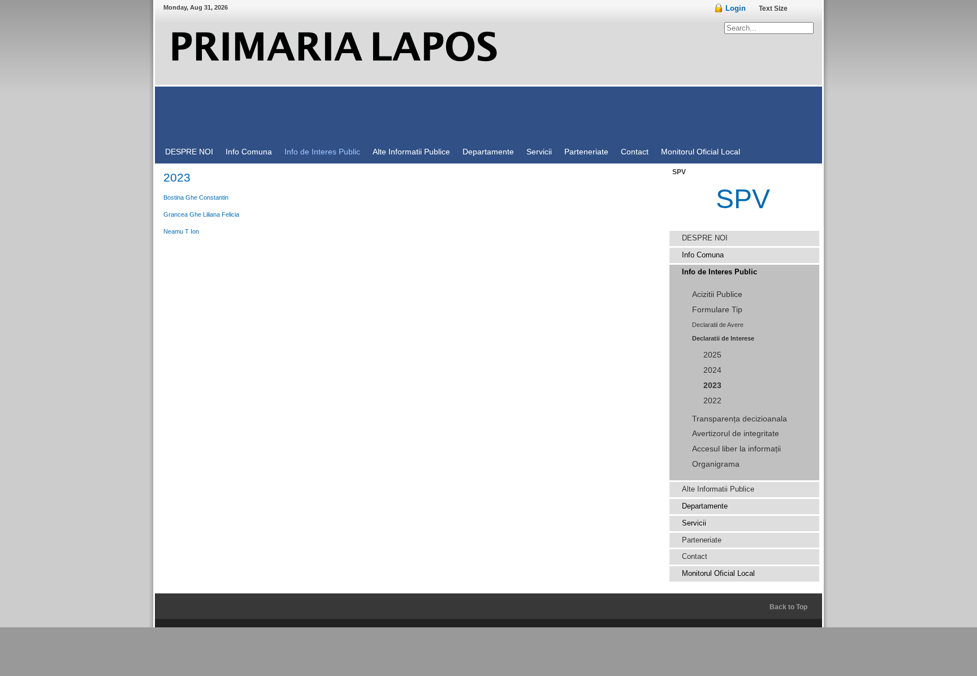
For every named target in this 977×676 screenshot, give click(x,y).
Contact (694, 556)
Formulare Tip (717, 309)
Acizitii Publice (717, 294)
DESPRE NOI (705, 238)
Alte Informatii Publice (718, 489)
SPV (743, 199)
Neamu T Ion (181, 231)
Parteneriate (701, 540)
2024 (712, 370)
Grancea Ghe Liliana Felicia (201, 214)
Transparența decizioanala (739, 419)
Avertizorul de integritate (735, 433)
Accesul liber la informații (736, 449)
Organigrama (716, 464)
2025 (712, 355)
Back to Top (788, 607)
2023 (712, 385)
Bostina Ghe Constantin (195, 197)
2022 (712, 401)
